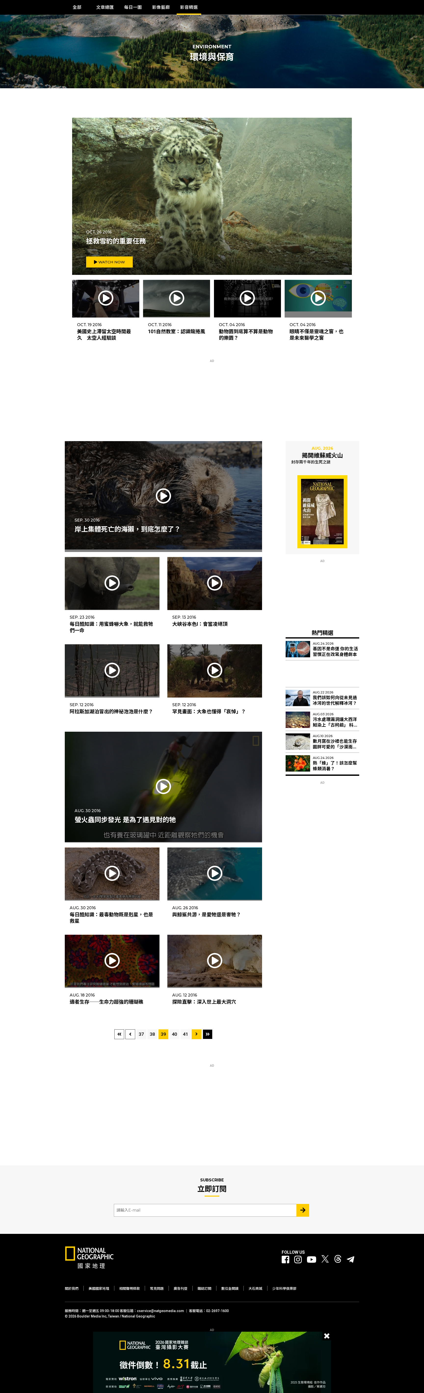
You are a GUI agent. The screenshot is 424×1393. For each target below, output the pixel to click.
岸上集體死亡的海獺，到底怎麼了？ (128, 529)
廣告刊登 (180, 1289)
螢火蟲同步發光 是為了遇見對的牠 (125, 820)
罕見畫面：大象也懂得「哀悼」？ (209, 712)
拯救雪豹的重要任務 (116, 241)
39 (163, 1034)
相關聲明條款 (129, 1289)
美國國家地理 (99, 1289)
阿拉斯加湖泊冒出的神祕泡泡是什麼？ (111, 712)
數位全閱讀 (229, 1289)
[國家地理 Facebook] (285, 1260)
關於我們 (72, 1289)
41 (185, 1034)
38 (152, 1034)
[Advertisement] (212, 393)
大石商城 (255, 1289)
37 (141, 1034)
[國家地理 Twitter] (325, 1260)
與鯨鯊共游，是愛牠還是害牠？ (206, 915)
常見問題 (157, 1289)
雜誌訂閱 (204, 1289)
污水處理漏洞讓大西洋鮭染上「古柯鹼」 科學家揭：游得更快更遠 (335, 725)
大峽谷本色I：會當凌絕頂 (199, 624)
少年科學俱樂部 (284, 1289)
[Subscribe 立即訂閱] (302, 1210)
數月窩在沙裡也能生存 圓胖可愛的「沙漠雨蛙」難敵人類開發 (336, 747)
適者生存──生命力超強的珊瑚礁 (106, 1002)
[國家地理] (89, 1267)
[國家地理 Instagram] (298, 1260)
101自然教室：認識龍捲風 (176, 331)
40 (174, 1034)
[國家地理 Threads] (338, 1260)
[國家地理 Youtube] (312, 1260)
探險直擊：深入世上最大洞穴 (204, 1002)
